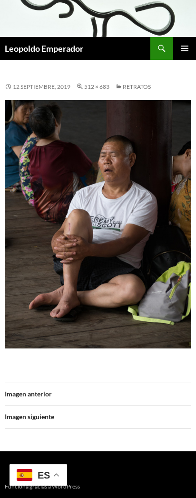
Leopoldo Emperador (44, 48)
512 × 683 (96, 86)
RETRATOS (137, 86)
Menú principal (184, 48)
